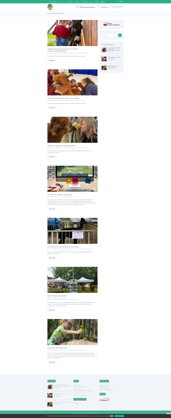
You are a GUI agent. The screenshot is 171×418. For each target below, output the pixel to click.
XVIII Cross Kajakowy (57, 296)
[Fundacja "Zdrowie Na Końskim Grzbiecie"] (50, 7)
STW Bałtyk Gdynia (73, 299)
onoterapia (77, 53)
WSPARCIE (84, 1)
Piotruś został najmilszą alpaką (63, 247)
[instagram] (123, 1)
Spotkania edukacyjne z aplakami (63, 98)
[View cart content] (107, 1)
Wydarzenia (63, 249)
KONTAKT (103, 1)
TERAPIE (70, 1)
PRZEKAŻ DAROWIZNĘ (116, 6)
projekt (84, 350)
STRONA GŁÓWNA (52, 1)
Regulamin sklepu (104, 386)
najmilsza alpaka (74, 249)
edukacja (78, 100)
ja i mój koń (79, 350)
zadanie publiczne (84, 53)
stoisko (80, 249)
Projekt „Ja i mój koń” (57, 348)
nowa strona (76, 196)
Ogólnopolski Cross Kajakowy (58, 299)
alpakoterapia (66, 53)
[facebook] (119, 1)
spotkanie (82, 100)
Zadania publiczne (65, 350)
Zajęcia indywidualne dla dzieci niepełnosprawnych (62, 50)
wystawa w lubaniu (87, 249)
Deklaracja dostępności (105, 388)
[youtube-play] (121, 1)
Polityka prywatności (104, 385)
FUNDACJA (61, 1)
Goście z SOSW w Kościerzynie (61, 146)
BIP (91, 1)
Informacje (58, 53)
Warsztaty (60, 147)
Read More (52, 60)
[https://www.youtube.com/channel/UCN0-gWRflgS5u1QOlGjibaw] (75, 403)
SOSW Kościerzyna (78, 147)
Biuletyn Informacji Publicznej (106, 390)
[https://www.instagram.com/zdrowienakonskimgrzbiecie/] (78, 403)
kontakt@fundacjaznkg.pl (87, 7)
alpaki (67, 100)
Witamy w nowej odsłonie (59, 195)
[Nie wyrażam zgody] (169, 416)
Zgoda (111, 415)
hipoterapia (72, 53)
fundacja (65, 196)
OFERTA (77, 1)
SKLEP (97, 1)
